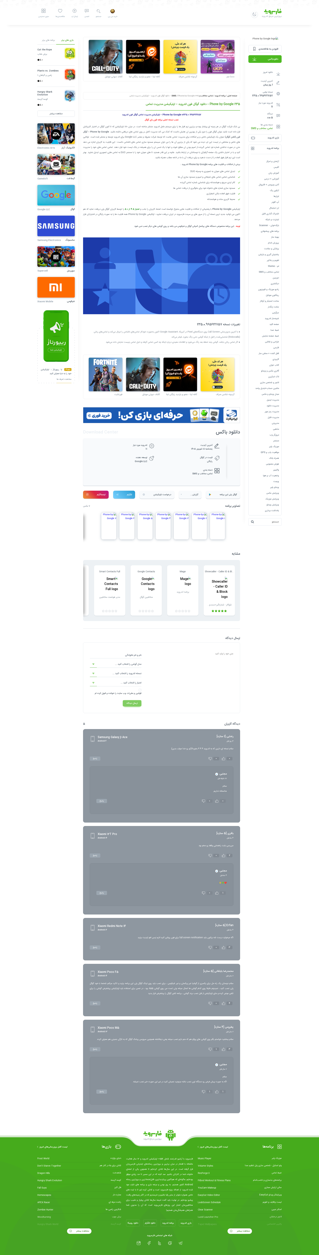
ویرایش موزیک (272, 499)
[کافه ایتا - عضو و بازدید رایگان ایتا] (143, 57)
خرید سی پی (112, 16)
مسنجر (276, 441)
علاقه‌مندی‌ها (60, 16)
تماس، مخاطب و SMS (262, 129)
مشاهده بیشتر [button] (56, 114)
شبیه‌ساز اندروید (272, 318)
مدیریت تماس (178, 137)
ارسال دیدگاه (132, 703)
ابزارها (276, 196)
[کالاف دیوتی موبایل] (105, 57)
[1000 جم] (217, 57)
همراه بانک (274, 458)
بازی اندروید (185, 1223)
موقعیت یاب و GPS (270, 452)
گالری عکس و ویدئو (270, 371)
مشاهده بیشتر (243, 1231)
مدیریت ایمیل (273, 400)
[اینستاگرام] (139, 1243)
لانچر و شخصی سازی (269, 382)
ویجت (276, 481)
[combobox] (115, 664)
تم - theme (273, 266)
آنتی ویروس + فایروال (269, 185)
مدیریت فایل (273, 417)
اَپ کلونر (275, 202)
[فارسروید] (159, 1136)
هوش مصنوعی (272, 464)
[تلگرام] (180, 1243)
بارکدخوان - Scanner (269, 225)
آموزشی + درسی (271, 179)
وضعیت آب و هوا (271, 476)
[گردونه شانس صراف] (180, 57)
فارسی (276, 347)
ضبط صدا (274, 330)
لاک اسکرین (273, 377)
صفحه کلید (274, 324)
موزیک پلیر (274, 446)
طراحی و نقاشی (272, 342)
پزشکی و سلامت (271, 249)
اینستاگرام (101, 494)
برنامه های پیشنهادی (270, 231)
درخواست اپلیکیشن (162, 494)
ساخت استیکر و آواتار (269, 301)
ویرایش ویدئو (272, 505)
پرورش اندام (273, 243)
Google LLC (141, 461)
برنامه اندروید (220, 95)
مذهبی (276, 429)
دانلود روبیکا (133, 1223)
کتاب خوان (274, 365)
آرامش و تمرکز (272, 161)
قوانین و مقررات (134, 693)
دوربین (276, 278)
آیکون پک (274, 190)
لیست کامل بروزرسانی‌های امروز (214, 1147)
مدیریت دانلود (273, 406)
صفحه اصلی (232, 95)
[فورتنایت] (105, 374)
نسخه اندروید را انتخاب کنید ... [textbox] (126, 674)
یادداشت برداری (272, 510)
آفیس (276, 167)
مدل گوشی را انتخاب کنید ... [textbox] (128, 664)
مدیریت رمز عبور (272, 412)
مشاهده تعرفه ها (64, 379)
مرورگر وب (274, 435)
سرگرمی (275, 313)
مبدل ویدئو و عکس (270, 394)
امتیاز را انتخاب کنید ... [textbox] (131, 683)
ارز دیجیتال (274, 208)
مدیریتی (275, 423)
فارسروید (180, 214)
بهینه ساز (275, 237)
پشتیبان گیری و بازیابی (268, 254)
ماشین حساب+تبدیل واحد (267, 388)
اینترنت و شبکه (272, 219)
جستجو (98, 16)
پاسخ (95, 758)
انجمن (86, 16)
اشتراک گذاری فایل (270, 214)
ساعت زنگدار (273, 307)
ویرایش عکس (272, 493)
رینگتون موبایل (272, 295)
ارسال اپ (74, 16)
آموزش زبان (273, 173)
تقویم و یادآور (273, 260)
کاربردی (275, 359)
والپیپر (276, 470)
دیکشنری (275, 283)
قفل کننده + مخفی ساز (269, 353)
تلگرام (129, 494)
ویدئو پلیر (274, 487)
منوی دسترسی (43, 16)
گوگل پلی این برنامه (228, 494)
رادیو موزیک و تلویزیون (268, 289)
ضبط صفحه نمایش (270, 336)
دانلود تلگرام (150, 1223)
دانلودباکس (273, 59)
